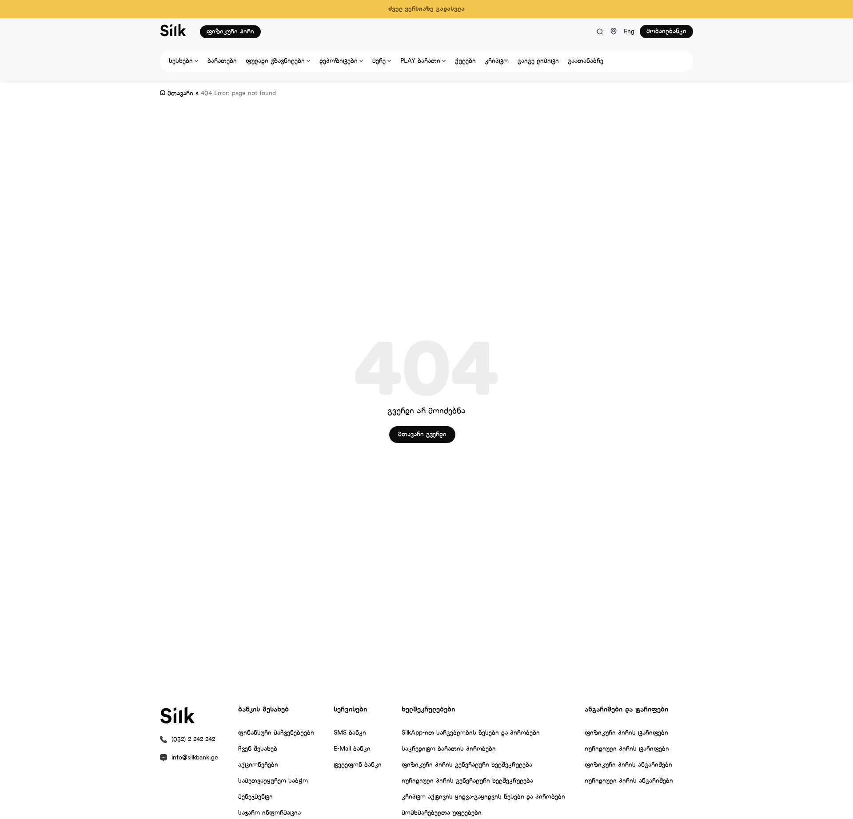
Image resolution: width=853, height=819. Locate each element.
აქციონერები (258, 765)
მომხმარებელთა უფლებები (442, 813)
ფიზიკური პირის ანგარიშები (628, 765)
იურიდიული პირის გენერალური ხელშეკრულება (467, 781)
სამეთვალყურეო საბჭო (273, 781)
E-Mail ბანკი (352, 749)
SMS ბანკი (350, 733)
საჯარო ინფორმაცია (269, 813)
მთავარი (180, 93)
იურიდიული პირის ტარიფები (627, 749)
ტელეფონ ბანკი (358, 765)
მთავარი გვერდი (422, 434)
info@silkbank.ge (194, 758)
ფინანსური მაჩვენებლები (276, 733)
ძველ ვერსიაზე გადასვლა (426, 9)
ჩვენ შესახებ (257, 749)
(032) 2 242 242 (193, 739)
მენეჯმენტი (255, 797)
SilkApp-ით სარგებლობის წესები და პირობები (471, 733)
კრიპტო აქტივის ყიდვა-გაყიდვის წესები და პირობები (483, 797)
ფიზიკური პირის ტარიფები (626, 733)
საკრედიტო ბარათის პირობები (449, 749)
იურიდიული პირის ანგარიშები (629, 781)
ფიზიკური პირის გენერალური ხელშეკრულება (467, 765)
